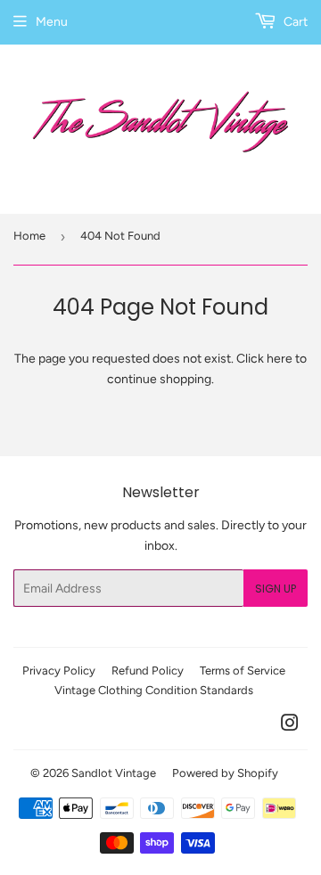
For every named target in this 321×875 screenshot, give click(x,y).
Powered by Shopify (225, 773)
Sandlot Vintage (113, 773)
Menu (52, 21)
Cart (294, 21)
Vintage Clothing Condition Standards (153, 690)
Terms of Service (242, 670)
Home (29, 235)
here (279, 358)
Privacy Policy (58, 670)
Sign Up (275, 588)
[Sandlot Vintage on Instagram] (290, 725)
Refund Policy (147, 670)
